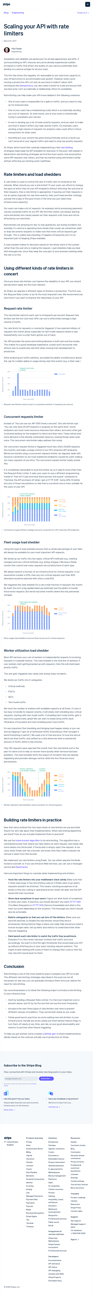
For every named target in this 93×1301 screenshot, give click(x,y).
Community (75, 1152)
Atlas (28, 1145)
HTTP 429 (75, 901)
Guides (74, 1142)
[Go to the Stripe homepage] (6, 1138)
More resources (77, 1188)
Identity (29, 1182)
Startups (52, 1145)
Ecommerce (53, 1155)
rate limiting (66, 147)
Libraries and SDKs (56, 1274)
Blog (6, 12)
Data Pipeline (31, 1172)
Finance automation (56, 1162)
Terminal (29, 1223)
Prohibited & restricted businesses (76, 1168)
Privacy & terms (77, 1161)
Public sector (53, 1222)
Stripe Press (76, 1207)
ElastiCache (22, 867)
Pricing (29, 1142)
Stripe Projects (54, 1277)
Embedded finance (56, 1159)
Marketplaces (54, 1172)
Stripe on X (82, 12)
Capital (29, 1155)
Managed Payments (34, 1196)
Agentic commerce (56, 1148)
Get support (76, 1220)
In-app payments (55, 1169)
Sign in (74, 1239)
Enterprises (53, 1142)
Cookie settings (77, 1181)
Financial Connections (35, 1179)
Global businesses (56, 1165)
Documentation (55, 1260)
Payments (30, 1203)
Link (28, 1192)
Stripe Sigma (31, 1216)
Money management (57, 1175)
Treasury (30, 1226)
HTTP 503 (37, 905)
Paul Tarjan (17, 48)
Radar (28, 1209)
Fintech (51, 1192)
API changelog (54, 1270)
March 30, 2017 (10, 41)
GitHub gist (50, 1033)
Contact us (53, 1107)
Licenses (74, 1174)
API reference (54, 1263)
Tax (27, 1219)
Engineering (18, 12)
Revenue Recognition (35, 1213)
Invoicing (30, 1186)
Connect (29, 1165)
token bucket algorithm (28, 840)
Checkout (30, 1159)
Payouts (29, 1206)
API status (52, 1267)
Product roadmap (78, 1197)
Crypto (29, 1169)
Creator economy (55, 1189)
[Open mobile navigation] (87, 4)
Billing (28, 1152)
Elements (30, 1175)
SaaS (50, 1182)
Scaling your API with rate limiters (36, 29)
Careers (74, 1201)
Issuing (29, 1189)
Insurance (52, 1205)
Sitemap (74, 1177)
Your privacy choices (79, 1184)
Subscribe (45, 1078)
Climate (29, 1162)
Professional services (57, 1219)
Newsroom (75, 1204)
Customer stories (78, 1145)
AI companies (54, 1186)
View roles (8, 1110)
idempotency (26, 85)
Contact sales (76, 1211)
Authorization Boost (34, 1148)
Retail (50, 1225)
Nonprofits (53, 1215)
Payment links (32, 1199)
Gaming (51, 1196)
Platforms (52, 1179)
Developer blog (54, 1280)
